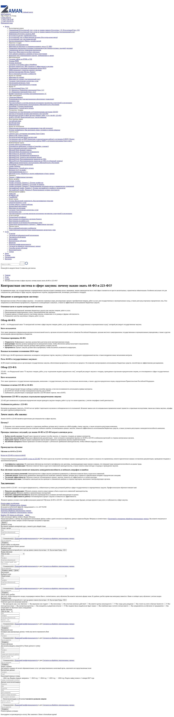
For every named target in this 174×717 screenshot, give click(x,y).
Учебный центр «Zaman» (18, 505)
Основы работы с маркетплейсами (21, 204)
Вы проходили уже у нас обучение (15, 604)
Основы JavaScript (15, 63)
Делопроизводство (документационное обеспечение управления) (31, 99)
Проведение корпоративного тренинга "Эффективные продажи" (31, 224)
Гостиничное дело (15, 212)
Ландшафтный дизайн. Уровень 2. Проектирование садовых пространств (34, 190)
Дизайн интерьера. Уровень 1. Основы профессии (26, 183)
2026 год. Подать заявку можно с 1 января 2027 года (76, 678)
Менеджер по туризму (16, 77)
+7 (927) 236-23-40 (7, 19)
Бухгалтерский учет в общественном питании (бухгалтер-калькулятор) (33, 37)
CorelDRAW (13, 197)
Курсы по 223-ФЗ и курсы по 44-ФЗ (13, 455)
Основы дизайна (14, 181)
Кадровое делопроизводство (18, 44)
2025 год (52, 678)
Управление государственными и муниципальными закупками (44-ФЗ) (33, 112)
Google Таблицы (14, 166)
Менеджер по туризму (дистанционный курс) (24, 79)
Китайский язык (14, 123)
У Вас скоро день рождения (123, 604)
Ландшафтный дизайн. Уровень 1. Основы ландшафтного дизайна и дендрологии (37, 188)
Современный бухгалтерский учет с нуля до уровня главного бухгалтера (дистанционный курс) (42, 32)
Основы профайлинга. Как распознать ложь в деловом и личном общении (34, 130)
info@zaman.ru (6, 14)
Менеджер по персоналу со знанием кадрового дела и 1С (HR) (30, 46)
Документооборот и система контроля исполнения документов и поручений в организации (40, 103)
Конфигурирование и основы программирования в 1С (27, 94)
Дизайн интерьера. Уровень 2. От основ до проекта (26, 184)
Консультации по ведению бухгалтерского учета (25, 222)
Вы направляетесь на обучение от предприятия (147, 606)
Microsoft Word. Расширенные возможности (24, 152)
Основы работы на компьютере (19, 144)
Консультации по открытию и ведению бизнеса (25, 219)
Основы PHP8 (14, 61)
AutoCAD (12, 193)
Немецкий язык (14, 124)
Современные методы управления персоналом (25, 50)
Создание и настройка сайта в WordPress (23, 64)
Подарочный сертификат (17, 217)
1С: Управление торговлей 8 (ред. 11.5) (22, 92)
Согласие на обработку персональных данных (17, 512)
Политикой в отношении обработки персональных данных (128, 519)
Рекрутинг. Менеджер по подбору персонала (24, 52)
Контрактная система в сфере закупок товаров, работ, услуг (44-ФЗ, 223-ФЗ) (35, 115)
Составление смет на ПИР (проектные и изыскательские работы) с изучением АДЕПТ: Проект (41, 139)
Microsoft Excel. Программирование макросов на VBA (27, 159)
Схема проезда (6, 17)
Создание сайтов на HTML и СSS (20, 59)
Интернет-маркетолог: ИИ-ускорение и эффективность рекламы (31, 66)
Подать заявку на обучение (10, 503)
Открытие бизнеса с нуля (17, 202)
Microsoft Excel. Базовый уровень (20, 153)
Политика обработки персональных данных (16, 510)
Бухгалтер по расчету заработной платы (22, 35)
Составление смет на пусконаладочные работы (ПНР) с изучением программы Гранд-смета (40, 141)
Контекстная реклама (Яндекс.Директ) (22, 72)
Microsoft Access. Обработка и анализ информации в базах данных (31, 173)
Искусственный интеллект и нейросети (22, 74)
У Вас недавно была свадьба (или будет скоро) (80, 606)
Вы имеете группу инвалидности (100, 604)
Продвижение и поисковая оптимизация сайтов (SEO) (27, 68)
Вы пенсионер (55, 604)
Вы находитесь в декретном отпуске (48, 606)
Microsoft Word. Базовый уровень (20, 150)
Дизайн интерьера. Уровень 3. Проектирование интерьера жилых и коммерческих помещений (41, 186)
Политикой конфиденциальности (26, 538)
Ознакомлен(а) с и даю (38, 538)
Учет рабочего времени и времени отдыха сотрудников (28, 54)
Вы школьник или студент (38, 604)
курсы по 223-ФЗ (34, 459)
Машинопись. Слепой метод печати (21, 108)
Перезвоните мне (7, 23)
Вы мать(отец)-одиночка (25, 606)
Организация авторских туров (19, 83)
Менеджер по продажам (17, 208)
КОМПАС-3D (14, 195)
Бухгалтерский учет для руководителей (22, 39)
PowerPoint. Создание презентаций (21, 106)
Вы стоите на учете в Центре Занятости (149, 604)
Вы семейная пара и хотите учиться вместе (113, 606)
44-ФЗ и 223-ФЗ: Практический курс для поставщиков (27, 117)
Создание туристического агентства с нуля (23, 81)
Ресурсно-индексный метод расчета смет (23, 137)
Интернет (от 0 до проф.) (17, 170)
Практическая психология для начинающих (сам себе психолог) (31, 128)
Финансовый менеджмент (18, 206)
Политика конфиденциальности (12, 509)
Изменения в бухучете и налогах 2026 (22, 34)
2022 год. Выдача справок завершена (16, 678)
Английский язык (15, 121)
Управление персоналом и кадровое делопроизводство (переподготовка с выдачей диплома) (41, 48)
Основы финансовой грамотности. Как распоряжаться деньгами (31, 201)
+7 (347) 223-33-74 (7, 21)
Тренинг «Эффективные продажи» (21, 177)
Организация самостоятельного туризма (23, 84)
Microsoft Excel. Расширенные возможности (24, 155)
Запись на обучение (16, 515)
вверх (27, 515)
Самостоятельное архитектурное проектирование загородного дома (32, 230)
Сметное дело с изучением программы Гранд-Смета (27, 133)
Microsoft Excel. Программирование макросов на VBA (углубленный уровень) (36, 161)
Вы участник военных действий (74, 604)
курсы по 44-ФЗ (21, 459)
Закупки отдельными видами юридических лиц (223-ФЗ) (28, 114)
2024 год (43, 678)
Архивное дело (14, 101)
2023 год (34, 678)
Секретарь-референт (16, 97)
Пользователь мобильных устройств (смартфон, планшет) (29, 146)
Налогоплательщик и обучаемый (24, 699)
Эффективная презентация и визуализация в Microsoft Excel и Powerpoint (34, 104)
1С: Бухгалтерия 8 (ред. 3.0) (18, 88)
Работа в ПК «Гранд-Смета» (18, 135)
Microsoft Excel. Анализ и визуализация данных (25, 157)
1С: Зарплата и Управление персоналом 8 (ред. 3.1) (26, 90)
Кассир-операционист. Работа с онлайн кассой (25, 41)
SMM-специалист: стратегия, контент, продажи (25, 70)
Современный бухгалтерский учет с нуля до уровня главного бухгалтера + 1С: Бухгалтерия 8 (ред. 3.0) (44, 30)
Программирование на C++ (18, 172)
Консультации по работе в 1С (19, 221)
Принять (4, 522)
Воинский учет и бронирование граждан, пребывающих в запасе (31, 55)
